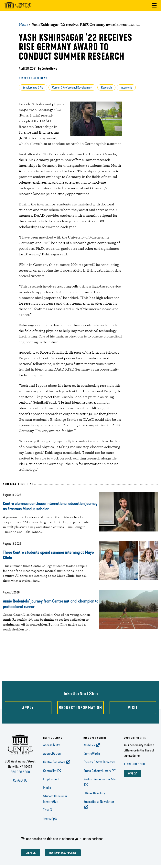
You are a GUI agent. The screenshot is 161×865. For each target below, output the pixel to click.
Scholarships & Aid (33, 87)
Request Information (80, 707)
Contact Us (20, 780)
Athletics (89, 745)
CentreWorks (91, 753)
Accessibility (51, 745)
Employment (51, 779)
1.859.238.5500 (134, 764)
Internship (126, 87)
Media (47, 788)
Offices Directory (94, 793)
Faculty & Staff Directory (99, 762)
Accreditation (52, 753)
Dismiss (31, 853)
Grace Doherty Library (97, 771)
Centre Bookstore (54, 762)
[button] (154, 5)
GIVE (130, 773)
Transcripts (50, 818)
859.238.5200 (20, 772)
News (23, 25)
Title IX (47, 810)
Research (106, 87)
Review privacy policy (62, 853)
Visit (133, 707)
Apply (28, 707)
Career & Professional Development (72, 87)
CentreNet (50, 771)
